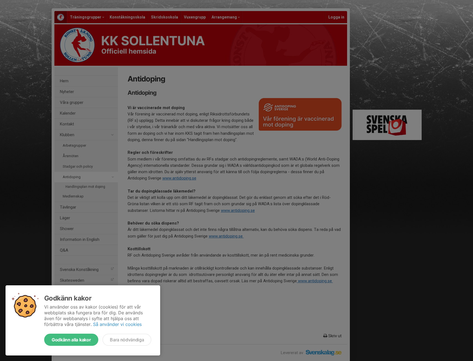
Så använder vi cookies (117, 324)
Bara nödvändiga (127, 339)
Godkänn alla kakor (71, 339)
